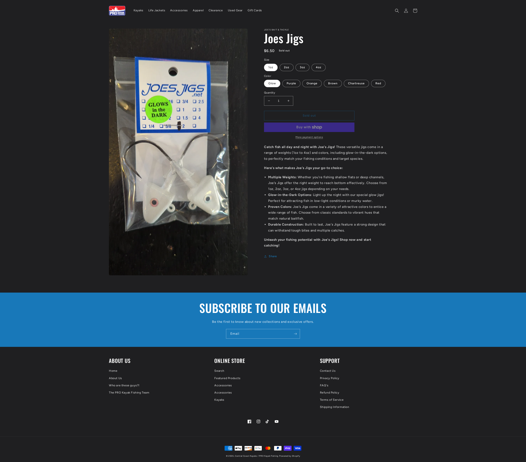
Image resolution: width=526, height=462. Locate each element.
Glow (272, 83)
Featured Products (227, 378)
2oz (286, 67)
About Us (115, 378)
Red (378, 83)
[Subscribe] (295, 334)
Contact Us (328, 371)
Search (219, 371)
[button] (396, 10)
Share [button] (273, 256)
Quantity (269, 92)
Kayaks (219, 400)
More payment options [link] (309, 137)
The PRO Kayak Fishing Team (129, 392)
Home (113, 371)
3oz (302, 67)
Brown (333, 83)
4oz (318, 67)
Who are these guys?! (124, 385)
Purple (291, 83)
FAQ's (324, 385)
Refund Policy (329, 392)
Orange (312, 83)
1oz (270, 67)
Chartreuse (356, 83)
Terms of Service (332, 400)
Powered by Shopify (289, 456)
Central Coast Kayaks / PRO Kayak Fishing (256, 456)
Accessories (223, 385)
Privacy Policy (329, 378)
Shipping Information (334, 407)
